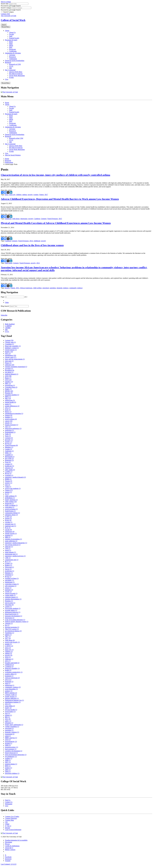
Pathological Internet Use (14, 700)
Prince (8, 363)
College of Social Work (13, 20)
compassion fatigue (12, 513)
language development (13, 616)
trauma (8, 518)
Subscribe (4, 315)
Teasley (8, 441)
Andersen (9, 451)
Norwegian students (12, 608)
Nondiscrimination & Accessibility (16, 840)
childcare (9, 659)
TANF (8, 591)
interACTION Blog (15, 72)
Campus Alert (5, 14)
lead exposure (10, 749)
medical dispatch (11, 374)
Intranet (7, 828)
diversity (9, 440)
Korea (8, 520)
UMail (7, 824)
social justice (10, 711)
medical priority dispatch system (16, 621)
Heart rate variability (13, 346)
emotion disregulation (13, 599)
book (8, 410)
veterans (9, 623)
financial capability (12, 668)
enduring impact (11, 597)
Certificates (13, 51)
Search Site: (5, 4)
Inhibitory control (12, 348)
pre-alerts (9, 372)
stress (6, 194)
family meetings (11, 500)
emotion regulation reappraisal (16, 366)
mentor (8, 492)
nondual (9, 535)
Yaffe (8, 434)
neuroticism (10, 385)
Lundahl (9, 455)
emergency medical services (15, 556)
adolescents (10, 400)
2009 (8, 745)
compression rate (11, 560)
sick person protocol (13, 545)
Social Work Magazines (17, 75)
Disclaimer (8, 842)
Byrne (8, 576)
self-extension (10, 586)
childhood (8, 219)
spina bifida (10, 706)
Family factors (11, 696)
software (9, 546)
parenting (53, 288)
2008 (8, 760)
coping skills (10, 595)
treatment (9, 676)
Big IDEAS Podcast (15, 74)
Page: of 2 (14, 297)
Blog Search (5, 306)
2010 (8, 740)
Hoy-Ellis (9, 458)
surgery (8, 483)
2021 (8, 353)
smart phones (10, 552)
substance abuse (11, 515)
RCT (8, 561)
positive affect (10, 674)
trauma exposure (11, 425)
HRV (8, 383)
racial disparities (11, 689)
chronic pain (10, 357)
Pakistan (9, 573)
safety (8, 721)
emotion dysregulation (13, 539)
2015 (60, 219)
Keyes (8, 443)
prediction (9, 430)
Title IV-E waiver (12, 629)
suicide (8, 530)
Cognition (9, 344)
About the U (9, 848)
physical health (11, 710)
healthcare (9, 466)
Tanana (8, 481)
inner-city (12, 194)
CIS (6, 822)
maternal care (10, 526)
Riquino (9, 393)
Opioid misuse (11, 350)
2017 (46, 194)
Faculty (11, 34)
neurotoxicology (11, 747)
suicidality (9, 580)
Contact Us (8, 802)
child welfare (37, 288)
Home (7, 103)
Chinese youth (11, 695)
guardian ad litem (12, 578)
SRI (10, 68)
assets (8, 404)
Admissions (13, 59)
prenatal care (10, 524)
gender (8, 644)
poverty (30, 194)
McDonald (9, 456)
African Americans (26, 288)
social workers (11, 419)
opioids (9, 381)
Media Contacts (10, 849)
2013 (8, 704)
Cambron (37, 219)
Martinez (9, 447)
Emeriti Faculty (14, 38)
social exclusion (11, 509)
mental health (10, 402)
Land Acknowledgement (13, 829)
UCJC (11, 66)
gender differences (12, 406)
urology (8, 691)
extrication (9, 507)
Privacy (7, 844)
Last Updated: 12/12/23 (8, 864)
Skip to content (6, 2)
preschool (45, 288)
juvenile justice (11, 610)
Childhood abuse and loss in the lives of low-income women (32, 245)
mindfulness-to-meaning (14, 413)
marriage (9, 590)
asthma (24, 194)
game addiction (11, 541)
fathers (8, 635)
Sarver (8, 569)
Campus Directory (11, 818)
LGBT (8, 516)
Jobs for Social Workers (13, 155)
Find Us (7, 800)
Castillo (8, 471)
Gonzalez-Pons (11, 387)
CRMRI (7, 328)
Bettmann (9, 460)
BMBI (8, 479)
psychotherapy (11, 756)
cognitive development (13, 751)
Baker (8, 378)
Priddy (8, 389)
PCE (7, 528)
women (35, 194)
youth (8, 486)
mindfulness (10, 355)
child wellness (11, 496)
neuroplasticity (11, 741)
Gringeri (43, 219)
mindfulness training (13, 702)
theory (8, 411)
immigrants (10, 582)
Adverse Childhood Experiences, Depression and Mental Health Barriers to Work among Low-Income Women (60, 199)
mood (8, 550)
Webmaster (8, 804)
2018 (8, 376)
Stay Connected (10, 70)
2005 (8, 770)
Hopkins (9, 601)
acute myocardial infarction (15, 620)
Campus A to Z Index (12, 816)
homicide (9, 681)
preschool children (12, 773)
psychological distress (13, 631)
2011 (17, 288)
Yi (7, 494)
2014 (31, 241)
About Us (12, 32)
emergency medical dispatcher (16, 543)
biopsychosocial (11, 753)
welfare (8, 758)
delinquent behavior (12, 612)
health (8, 670)
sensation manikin (12, 395)
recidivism (9, 571)
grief (7, 683)
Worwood (9, 567)
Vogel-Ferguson (52, 219)
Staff (10, 36)
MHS (8, 396)
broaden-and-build (12, 663)
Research (8, 62)
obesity (8, 423)
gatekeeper (9, 531)
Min (8, 398)
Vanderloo (9, 633)
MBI (7, 537)
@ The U (8, 826)
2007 (8, 762)
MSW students (11, 693)
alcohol (8, 743)
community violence (76, 288)
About (7, 30)
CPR (8, 558)
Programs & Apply (11, 40)
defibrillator (10, 498)
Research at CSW (15, 64)
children (18, 194)
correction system (12, 584)
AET (8, 426)
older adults (10, 470)
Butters (8, 565)
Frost (8, 462)
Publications (9, 162)
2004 (8, 771)
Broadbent (9, 370)
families (8, 417)
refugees (9, 468)
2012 (38, 263)
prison (8, 588)
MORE (9, 391)
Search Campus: (6, 8)
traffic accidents (11, 505)
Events (11, 77)
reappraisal (9, 734)
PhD (10, 47)
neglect (8, 768)
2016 (8, 657)
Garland (9, 340)
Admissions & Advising (13, 53)
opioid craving (11, 533)
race (7, 713)
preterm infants (11, 764)
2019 (8, 380)
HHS (11, 44)
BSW (11, 42)
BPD (8, 766)
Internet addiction (12, 698)
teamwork (9, 503)
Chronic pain (10, 342)
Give (6, 79)
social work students (13, 488)
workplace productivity (13, 672)
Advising (12, 55)
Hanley (9, 352)
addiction (9, 365)
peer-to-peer (10, 603)
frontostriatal (10, 432)
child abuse (16, 219)
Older (7, 302)
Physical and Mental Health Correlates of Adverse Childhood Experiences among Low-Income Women (56, 223)
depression (23, 219)
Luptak (8, 449)
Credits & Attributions (12, 846)
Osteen (41, 194)
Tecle (8, 436)
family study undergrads (14, 725)
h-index (8, 563)
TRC (8, 636)
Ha (7, 625)
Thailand (9, 575)
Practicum (12, 49)
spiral (8, 736)
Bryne (8, 473)
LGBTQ (9, 646)
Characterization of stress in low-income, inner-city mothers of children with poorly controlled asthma (55, 175)
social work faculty (12, 642)
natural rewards (11, 593)
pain (7, 485)
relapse (8, 715)
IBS (7, 717)
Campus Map (9, 820)
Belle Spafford (10, 324)
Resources (12, 57)
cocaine (8, 522)
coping (8, 606)
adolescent (9, 685)
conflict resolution (12, 726)
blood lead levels (11, 614)
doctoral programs (12, 627)
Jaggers (8, 415)
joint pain (9, 361)
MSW (11, 45)
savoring (9, 368)
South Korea (10, 511)
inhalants (9, 723)
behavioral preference (13, 428)
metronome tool (11, 554)
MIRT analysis (11, 738)
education (9, 605)
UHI (7, 548)
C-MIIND (8, 326)
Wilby (8, 453)
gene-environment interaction (15, 755)
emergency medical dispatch (15, 477)
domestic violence (62, 288)
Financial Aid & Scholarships (14, 60)
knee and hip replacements (15, 359)
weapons (9, 475)
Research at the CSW (16, 138)
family (8, 708)
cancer (8, 421)
